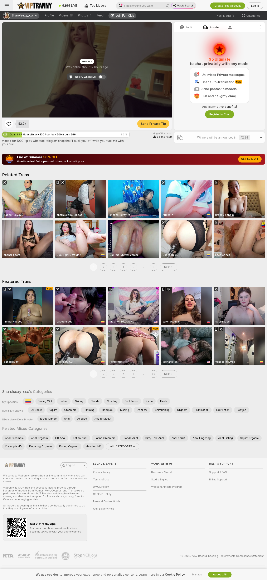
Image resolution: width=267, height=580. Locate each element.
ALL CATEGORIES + (122, 446)
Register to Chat (219, 114)
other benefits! (227, 106)
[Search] (167, 6)
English (70, 465)
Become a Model (161, 472)
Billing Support (218, 479)
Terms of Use (101, 479)
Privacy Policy (101, 472)
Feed (100, 15)
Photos (85, 15)
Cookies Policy (102, 494)
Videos (66, 15)
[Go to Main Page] (34, 5)
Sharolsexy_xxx (15, 391)
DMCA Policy (101, 486)
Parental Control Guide (106, 501)
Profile (49, 15)
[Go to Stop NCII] (86, 556)
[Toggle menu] (6, 5)
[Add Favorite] (9, 124)
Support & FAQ (218, 472)
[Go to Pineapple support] (66, 556)
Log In (255, 5)
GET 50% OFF (250, 159)
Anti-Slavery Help (103, 508)
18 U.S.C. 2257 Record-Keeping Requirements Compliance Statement (222, 556)
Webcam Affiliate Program (167, 486)
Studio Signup (159, 479)
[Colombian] (28, 401)
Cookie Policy (175, 574)
